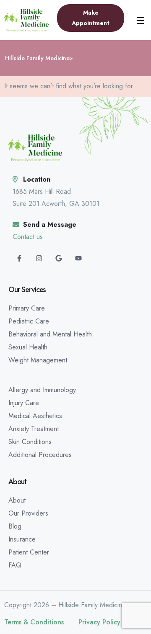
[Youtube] (78, 258)
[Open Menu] (141, 20)
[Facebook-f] (19, 258)
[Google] (58, 258)
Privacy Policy (99, 622)
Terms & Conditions (34, 622)
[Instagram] (39, 258)
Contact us (28, 236)
